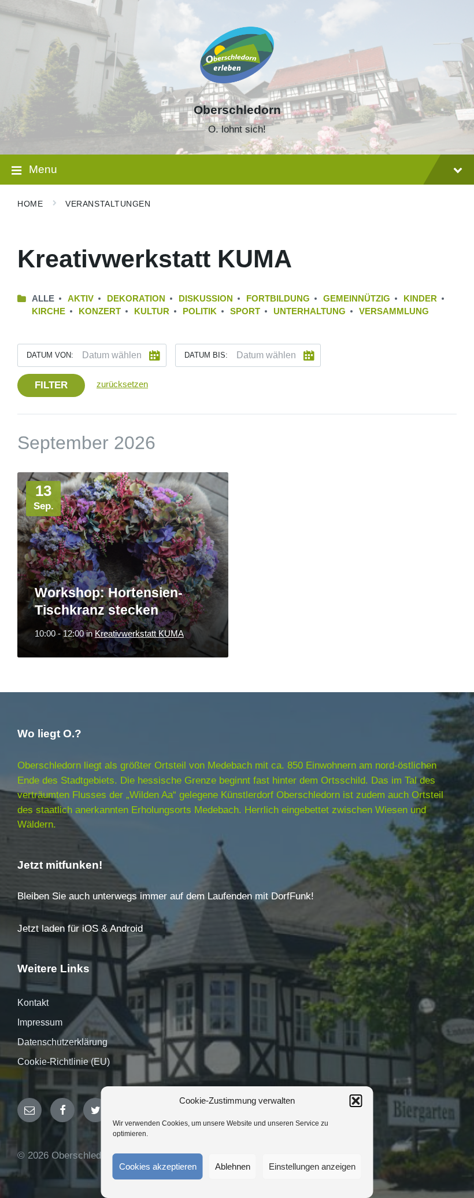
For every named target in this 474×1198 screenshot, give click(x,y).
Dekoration (136, 298)
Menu (43, 169)
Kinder (420, 298)
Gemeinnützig (356, 298)
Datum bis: (206, 355)
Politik (200, 311)
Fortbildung (278, 298)
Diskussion (206, 298)
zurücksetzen (122, 384)
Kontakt (33, 1003)
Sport (245, 311)
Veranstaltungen (107, 203)
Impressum (39, 1022)
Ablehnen (232, 1166)
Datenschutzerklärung (62, 1042)
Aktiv (81, 298)
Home (30, 203)
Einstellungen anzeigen (312, 1166)
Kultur (151, 311)
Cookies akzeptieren (158, 1166)
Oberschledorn (237, 110)
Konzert (100, 311)
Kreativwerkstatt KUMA (139, 633)
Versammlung (394, 311)
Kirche (48, 311)
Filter (51, 385)
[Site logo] (237, 89)
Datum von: (50, 355)
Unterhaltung (309, 311)
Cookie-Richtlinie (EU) (63, 1062)
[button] (356, 1101)
